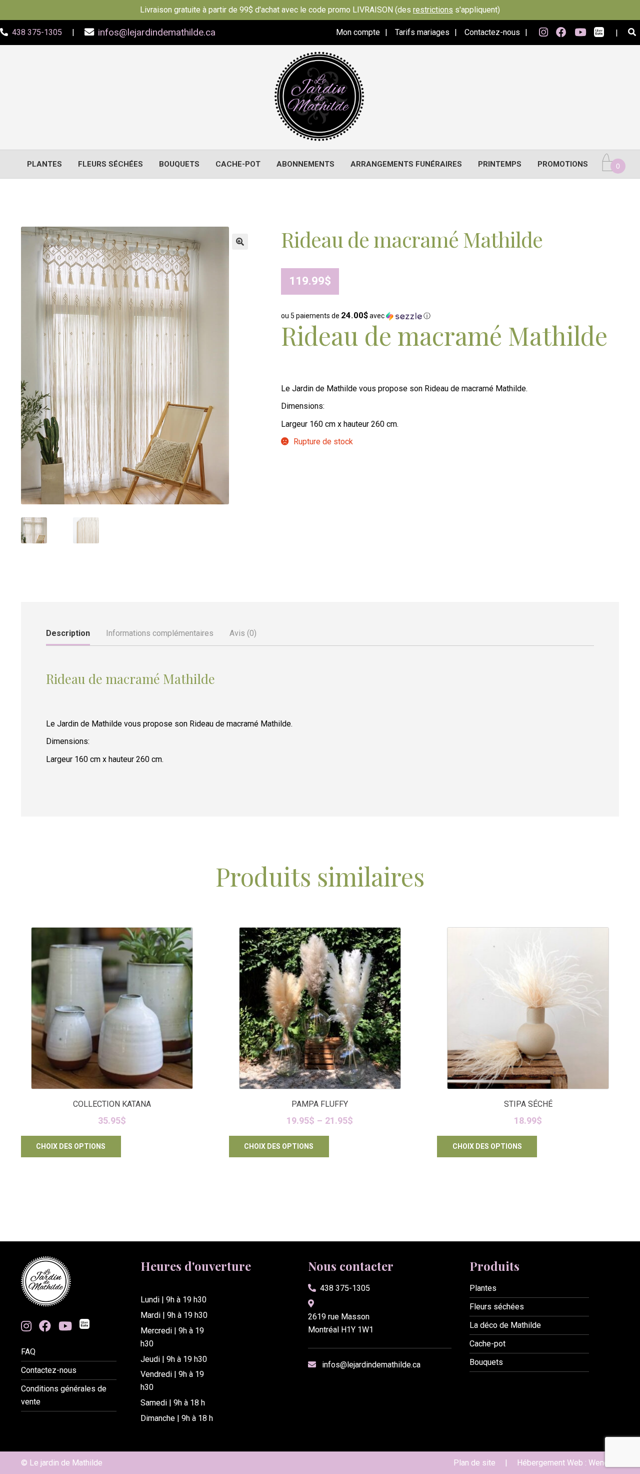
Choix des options (71, 1146)
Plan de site (475, 1462)
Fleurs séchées (110, 164)
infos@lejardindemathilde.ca (371, 1364)
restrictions (433, 10)
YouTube (580, 32)
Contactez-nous (492, 32)
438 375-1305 (345, 1288)
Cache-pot (238, 164)
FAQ (28, 1351)
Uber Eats (599, 33)
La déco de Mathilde (505, 1325)
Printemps (500, 164)
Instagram (543, 32)
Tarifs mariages (422, 32)
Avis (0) (243, 633)
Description (68, 633)
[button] (240, 242)
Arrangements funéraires (406, 164)
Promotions (563, 164)
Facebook (561, 32)
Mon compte (358, 32)
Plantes (44, 164)
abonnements (305, 164)
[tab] (68, 634)
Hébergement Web (550, 1462)
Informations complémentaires (160, 633)
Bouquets (179, 164)
